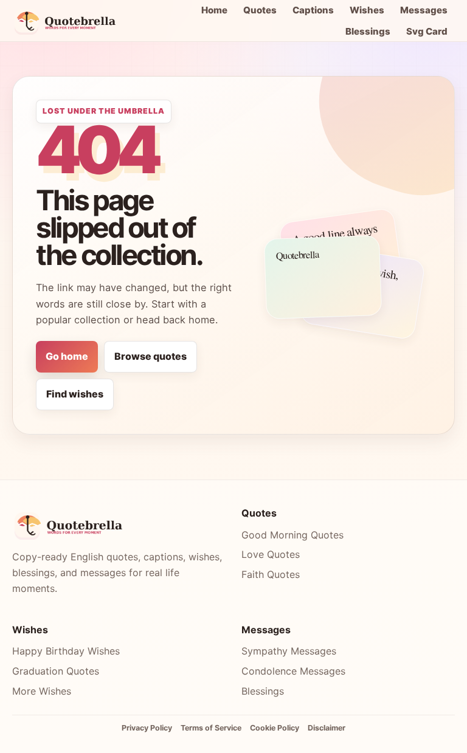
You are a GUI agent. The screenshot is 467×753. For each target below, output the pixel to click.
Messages (424, 10)
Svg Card (427, 31)
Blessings (367, 31)
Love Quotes (270, 554)
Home (214, 10)
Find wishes (74, 394)
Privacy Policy (147, 727)
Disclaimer (326, 727)
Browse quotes (150, 356)
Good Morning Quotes (292, 535)
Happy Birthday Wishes (66, 651)
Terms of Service (211, 727)
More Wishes (41, 691)
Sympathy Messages (288, 651)
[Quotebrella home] (68, 21)
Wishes (367, 10)
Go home (67, 356)
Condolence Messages (293, 671)
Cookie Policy (274, 727)
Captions (313, 10)
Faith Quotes (270, 574)
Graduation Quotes (55, 671)
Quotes (260, 10)
